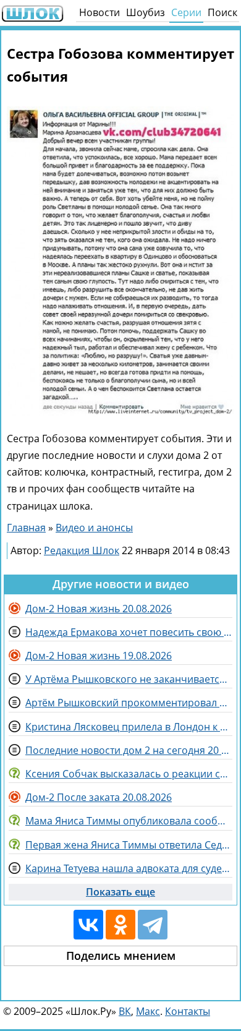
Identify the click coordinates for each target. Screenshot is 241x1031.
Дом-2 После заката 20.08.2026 (98, 797)
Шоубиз (145, 12)
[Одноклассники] (120, 924)
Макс (148, 1011)
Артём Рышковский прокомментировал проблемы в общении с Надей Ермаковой (128, 702)
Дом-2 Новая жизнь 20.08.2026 (98, 608)
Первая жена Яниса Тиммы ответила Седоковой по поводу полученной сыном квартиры (128, 845)
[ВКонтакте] (88, 924)
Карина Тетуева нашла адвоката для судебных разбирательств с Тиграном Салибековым (128, 868)
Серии (186, 12)
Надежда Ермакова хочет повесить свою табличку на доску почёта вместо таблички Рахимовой (128, 632)
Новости (99, 12)
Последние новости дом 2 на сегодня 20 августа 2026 (128, 750)
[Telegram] (152, 924)
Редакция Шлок (81, 550)
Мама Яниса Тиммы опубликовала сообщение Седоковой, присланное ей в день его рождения (128, 821)
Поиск (222, 12)
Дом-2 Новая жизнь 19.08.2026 (98, 655)
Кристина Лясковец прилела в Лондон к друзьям (128, 727)
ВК (125, 1011)
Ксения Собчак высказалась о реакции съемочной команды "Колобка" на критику (128, 774)
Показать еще (120, 892)
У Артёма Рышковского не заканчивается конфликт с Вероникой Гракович (128, 679)
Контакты (187, 1011)
